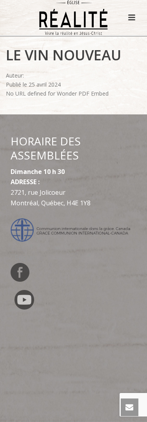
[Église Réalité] (73, 17)
